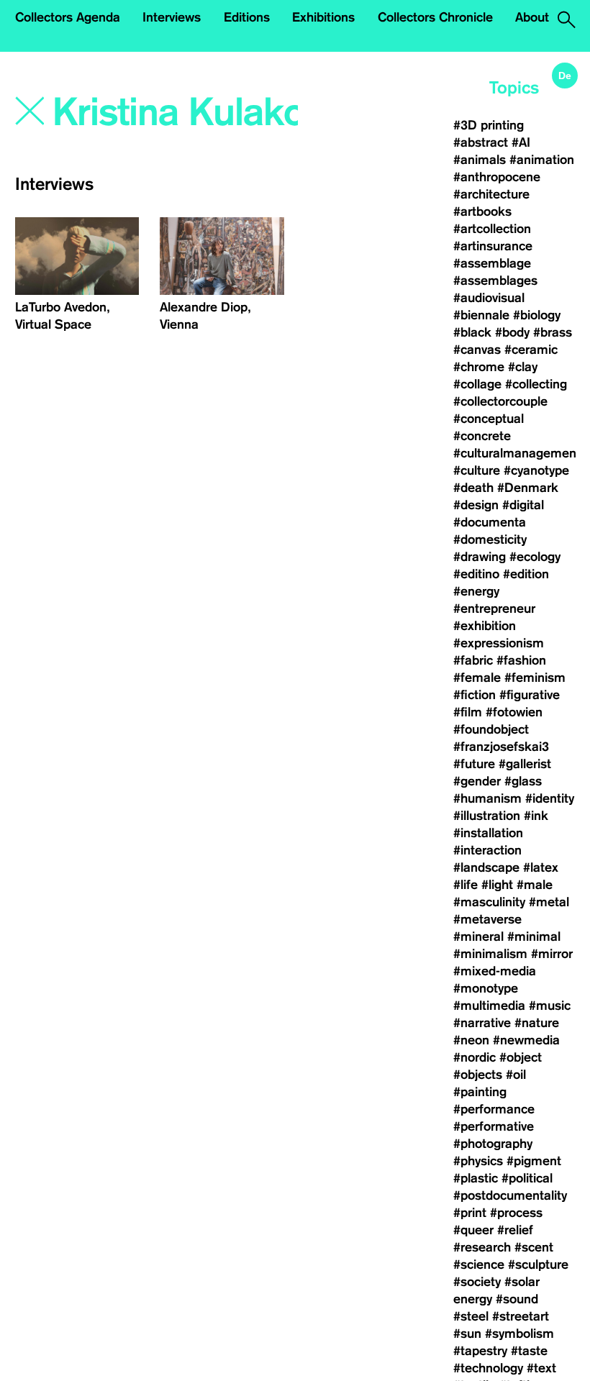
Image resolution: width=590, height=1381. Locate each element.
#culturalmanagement (517, 453)
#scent (533, 1247)
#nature (536, 1022)
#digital (523, 504)
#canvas (477, 349)
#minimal (533, 936)
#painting (480, 1091)
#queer (473, 1229)
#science (478, 1264)
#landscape (486, 867)
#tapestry (480, 1350)
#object (520, 1057)
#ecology (534, 556)
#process (516, 1212)
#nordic (474, 1057)
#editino (476, 574)
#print (469, 1212)
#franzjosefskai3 (501, 746)
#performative (493, 1126)
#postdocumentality (510, 1195)
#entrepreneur (494, 608)
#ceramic (531, 349)
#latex (540, 867)
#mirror (552, 953)
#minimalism (490, 953)
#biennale (481, 315)
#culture (476, 470)
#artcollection (492, 228)
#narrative (482, 1022)
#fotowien (514, 712)
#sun (467, 1333)
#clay (522, 366)
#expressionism (498, 643)
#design (476, 504)
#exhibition (484, 625)
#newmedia (526, 1040)
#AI (521, 142)
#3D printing (488, 125)
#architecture (491, 194)
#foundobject (491, 729)
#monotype (485, 988)
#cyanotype (536, 470)
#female (477, 677)
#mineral (478, 936)
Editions (247, 17)
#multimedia (489, 1005)
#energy (476, 591)
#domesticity (490, 539)
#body (512, 332)
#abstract (480, 142)
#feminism (535, 677)
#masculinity (489, 901)
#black (472, 332)
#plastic (475, 1178)
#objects (477, 1074)
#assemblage (492, 263)
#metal (549, 901)
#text (541, 1368)
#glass (523, 781)
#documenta (489, 522)
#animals (479, 159)
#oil (516, 1074)
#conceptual (488, 418)
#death (473, 487)
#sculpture (538, 1264)
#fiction (474, 694)
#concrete (482, 435)
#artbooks (482, 211)
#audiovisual (489, 297)
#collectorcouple (500, 401)
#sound (517, 1299)
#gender (477, 781)
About (532, 17)
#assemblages (495, 280)
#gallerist (525, 763)
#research (482, 1247)
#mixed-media (494, 971)
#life (465, 884)
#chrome (478, 366)
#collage (477, 384)
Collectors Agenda (67, 17)
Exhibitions (323, 17)
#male (535, 884)
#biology (536, 315)
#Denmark (527, 487)
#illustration (486, 815)
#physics (478, 1160)
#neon (471, 1040)
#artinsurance (492, 246)
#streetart (520, 1316)
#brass (552, 332)
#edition (526, 574)
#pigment (534, 1160)
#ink (536, 815)
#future (474, 763)
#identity (549, 798)
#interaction (487, 850)
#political (527, 1178)
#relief (515, 1229)
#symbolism (519, 1333)
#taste (529, 1350)
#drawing (479, 556)
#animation (541, 159)
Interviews (171, 17)
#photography (492, 1143)
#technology (488, 1368)
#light (497, 884)
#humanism (487, 798)
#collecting (536, 384)
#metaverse (487, 919)
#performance (494, 1109)
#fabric (473, 660)
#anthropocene (496, 176)
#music (550, 1005)
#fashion (521, 660)
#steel (471, 1316)
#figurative (529, 694)
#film (467, 712)
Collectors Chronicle (435, 17)
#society (477, 1281)
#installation (488, 832)
